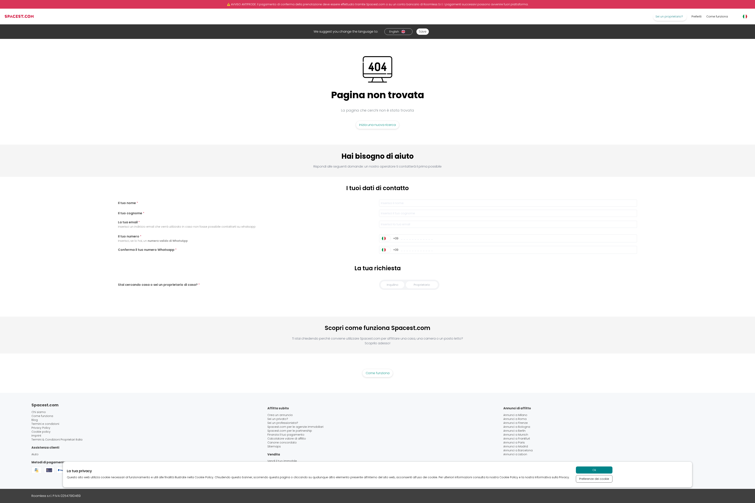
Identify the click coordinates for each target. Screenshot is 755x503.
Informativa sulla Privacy (552, 477)
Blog (34, 420)
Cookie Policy (204, 477)
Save (422, 31)
